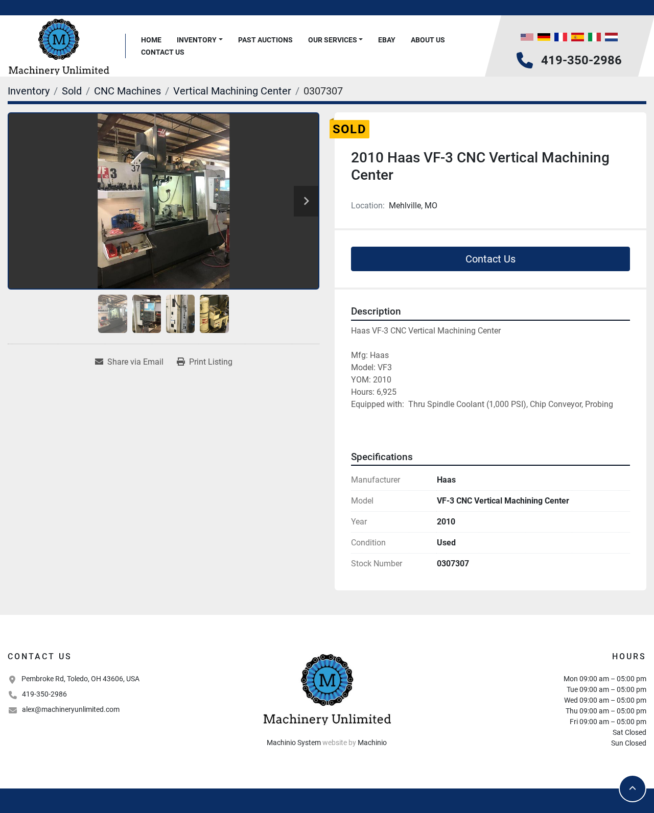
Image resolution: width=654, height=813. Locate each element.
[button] (200, 40)
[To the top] (632, 788)
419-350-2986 (581, 60)
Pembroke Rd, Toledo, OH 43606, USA (80, 679)
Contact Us (162, 52)
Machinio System (294, 742)
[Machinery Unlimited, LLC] (327, 688)
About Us (428, 40)
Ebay (386, 40)
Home (151, 40)
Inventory (197, 40)
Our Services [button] (332, 40)
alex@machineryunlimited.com (71, 709)
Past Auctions (265, 40)
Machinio (372, 742)
